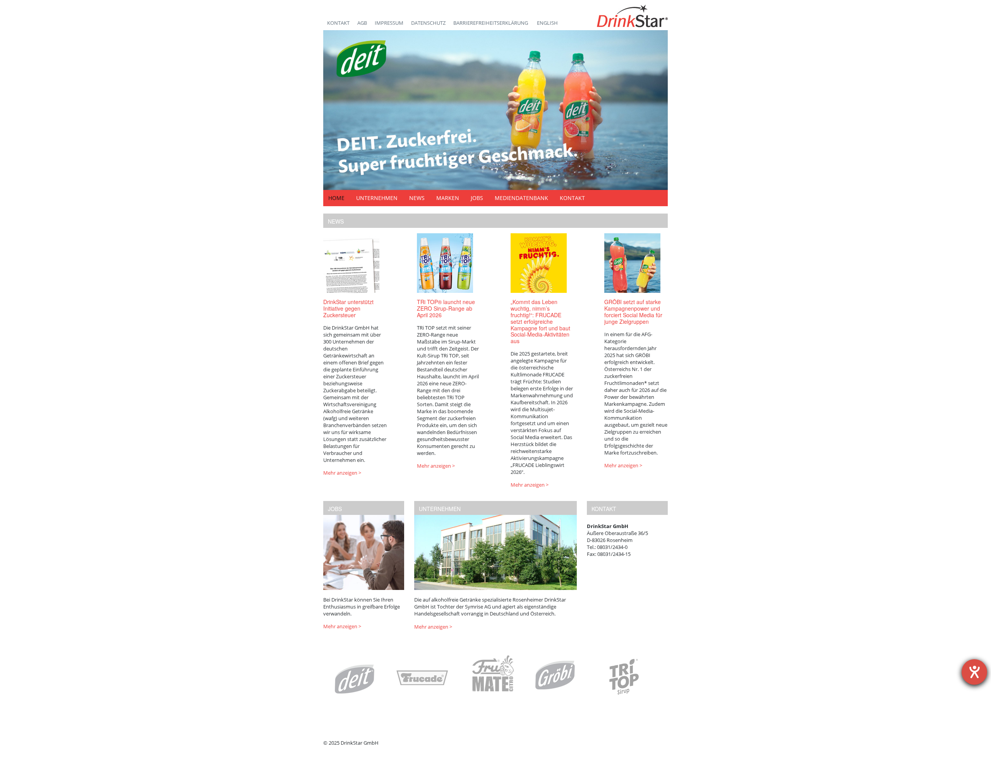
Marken (447, 198)
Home (336, 198)
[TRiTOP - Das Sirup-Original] (623, 677)
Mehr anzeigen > (342, 472)
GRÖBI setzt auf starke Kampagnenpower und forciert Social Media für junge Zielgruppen (633, 311)
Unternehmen (377, 198)
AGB (362, 22)
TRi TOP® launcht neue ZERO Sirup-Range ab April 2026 (446, 308)
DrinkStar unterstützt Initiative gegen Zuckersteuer (348, 308)
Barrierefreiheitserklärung (491, 22)
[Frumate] (492, 677)
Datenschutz (428, 22)
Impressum (389, 22)
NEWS (336, 221)
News (417, 198)
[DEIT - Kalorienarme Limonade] (354, 679)
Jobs (477, 198)
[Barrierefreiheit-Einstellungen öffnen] (974, 672)
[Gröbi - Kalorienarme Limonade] (555, 675)
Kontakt (338, 22)
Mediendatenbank (521, 198)
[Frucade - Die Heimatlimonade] (422, 678)
